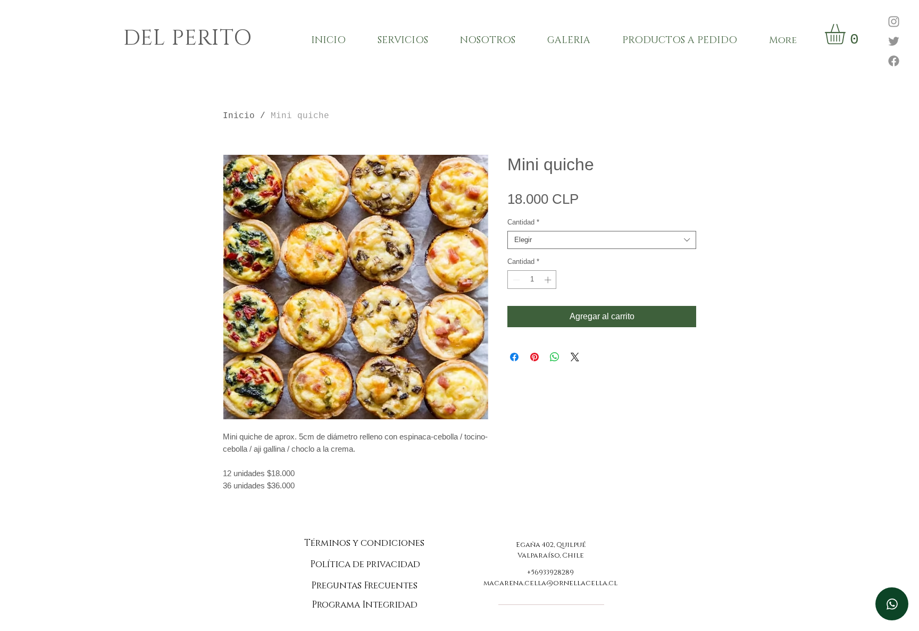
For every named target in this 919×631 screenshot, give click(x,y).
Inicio (239, 116)
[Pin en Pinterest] (534, 357)
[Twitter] (894, 41)
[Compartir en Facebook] (514, 357)
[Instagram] (894, 21)
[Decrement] (515, 280)
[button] (847, 34)
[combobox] (601, 240)
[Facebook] (894, 61)
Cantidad (523, 222)
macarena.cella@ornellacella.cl (550, 583)
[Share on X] (575, 357)
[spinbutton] (532, 280)
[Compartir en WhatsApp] (554, 357)
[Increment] (548, 280)
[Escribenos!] (891, 603)
